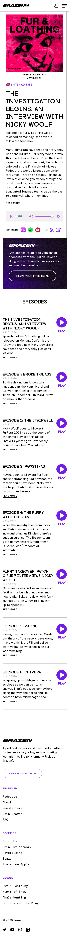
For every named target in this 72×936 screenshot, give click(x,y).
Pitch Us (10, 841)
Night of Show (14, 892)
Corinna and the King (21, 903)
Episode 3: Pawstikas (24, 466)
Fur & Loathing (34, 74)
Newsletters (12, 808)
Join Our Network (17, 847)
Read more (13, 203)
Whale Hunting (14, 897)
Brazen (8, 859)
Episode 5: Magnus (21, 625)
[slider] (16, 216)
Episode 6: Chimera (22, 671)
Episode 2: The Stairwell (28, 420)
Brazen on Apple (16, 864)
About (7, 802)
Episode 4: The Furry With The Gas (23, 514)
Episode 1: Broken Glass (27, 374)
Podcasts (10, 797)
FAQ (5, 820)
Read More (10, 357)
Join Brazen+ (13, 814)
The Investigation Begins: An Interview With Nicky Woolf (24, 323)
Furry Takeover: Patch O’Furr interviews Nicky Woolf (28, 575)
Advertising (12, 853)
